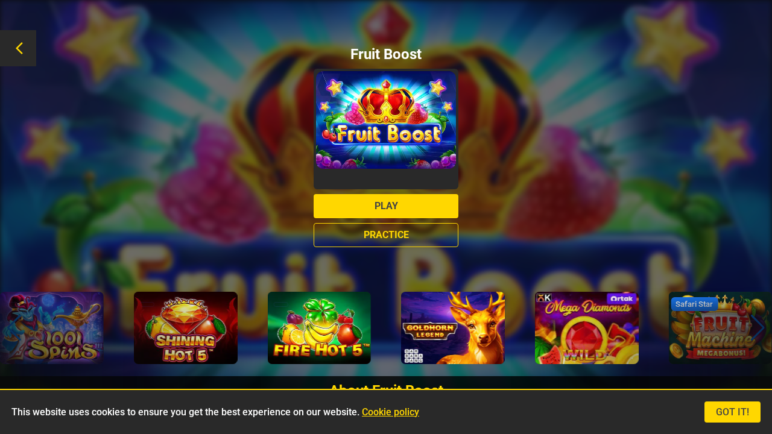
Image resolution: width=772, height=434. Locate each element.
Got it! (732, 412)
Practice (386, 235)
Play (386, 206)
